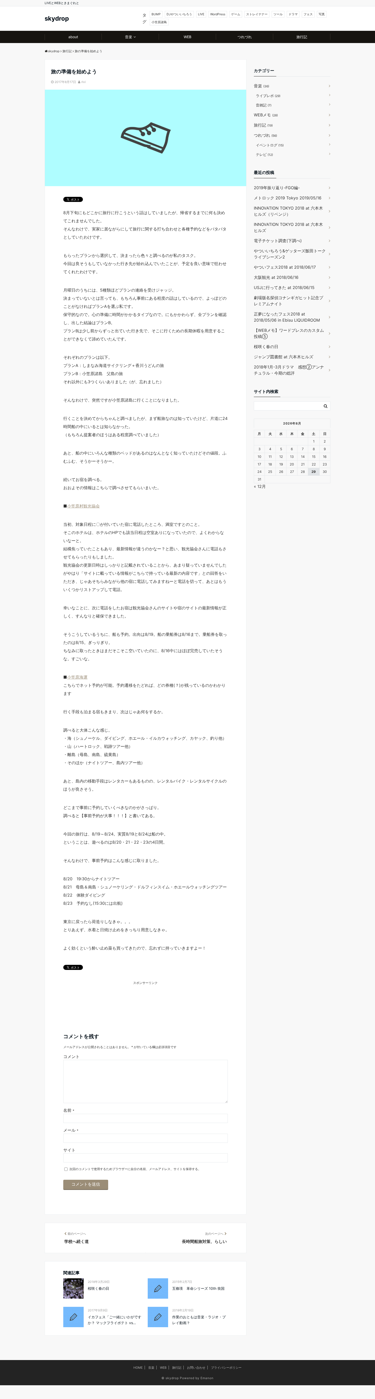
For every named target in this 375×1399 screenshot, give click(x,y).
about (73, 37)
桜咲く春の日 (98, 1288)
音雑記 (263, 105)
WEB (187, 37)
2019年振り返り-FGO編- (277, 187)
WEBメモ (266, 114)
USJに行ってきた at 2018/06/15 (284, 287)
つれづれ (245, 37)
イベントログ (270, 145)
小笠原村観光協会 (83, 506)
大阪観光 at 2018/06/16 (276, 277)
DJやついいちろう (179, 14)
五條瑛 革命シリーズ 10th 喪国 (198, 1288)
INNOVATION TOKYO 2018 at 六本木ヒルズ (288, 227)
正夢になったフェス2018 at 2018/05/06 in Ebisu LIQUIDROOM (287, 317)
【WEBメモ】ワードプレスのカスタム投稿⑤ (289, 333)
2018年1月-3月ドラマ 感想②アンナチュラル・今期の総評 (289, 370)
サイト (69, 1150)
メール (70, 1130)
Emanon (207, 1378)
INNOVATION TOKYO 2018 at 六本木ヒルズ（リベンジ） (288, 211)
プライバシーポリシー (226, 1367)
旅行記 (301, 37)
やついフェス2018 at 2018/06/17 (285, 267)
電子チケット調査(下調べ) (278, 240)
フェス (308, 14)
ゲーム (235, 14)
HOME (138, 1367)
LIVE (201, 14)
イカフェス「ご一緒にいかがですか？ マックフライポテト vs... (114, 1320)
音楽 (128, 37)
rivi (83, 82)
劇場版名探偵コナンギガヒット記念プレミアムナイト (288, 300)
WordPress (217, 14)
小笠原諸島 (159, 22)
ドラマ (293, 14)
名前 (68, 1110)
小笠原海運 (77, 677)
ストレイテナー (257, 14)
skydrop (57, 18)
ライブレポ (268, 95)
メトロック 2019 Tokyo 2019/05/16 (287, 197)
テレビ (264, 154)
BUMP (156, 14)
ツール (278, 14)
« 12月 (260, 486)
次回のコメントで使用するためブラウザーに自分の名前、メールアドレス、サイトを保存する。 (135, 1169)
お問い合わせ (196, 1367)
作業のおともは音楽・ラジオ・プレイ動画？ (199, 1320)
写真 (322, 14)
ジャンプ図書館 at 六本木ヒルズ (283, 356)
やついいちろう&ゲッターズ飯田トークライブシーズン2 (290, 253)
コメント (71, 1056)
